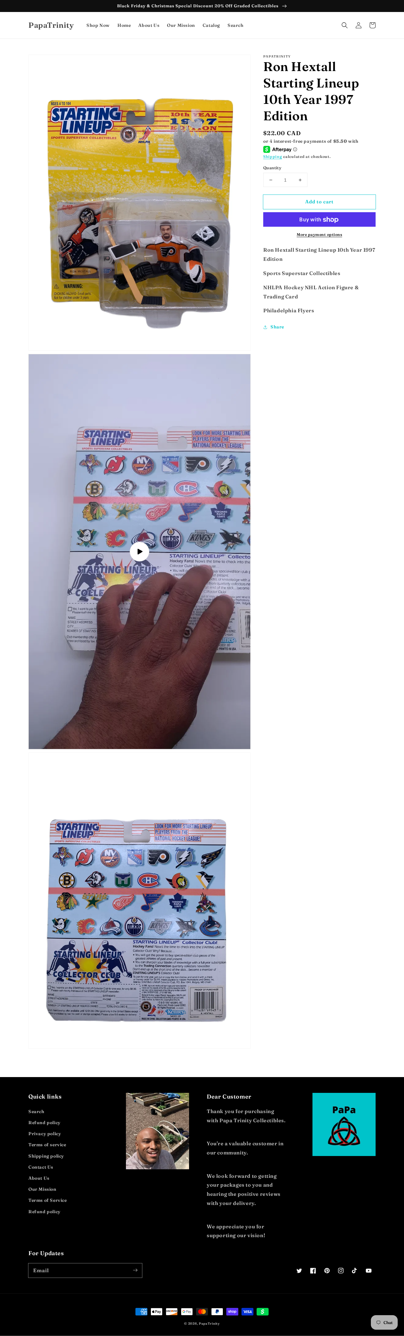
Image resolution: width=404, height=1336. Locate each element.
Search (36, 1111)
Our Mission (42, 1189)
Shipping (272, 156)
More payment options (319, 234)
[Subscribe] (135, 1270)
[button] (345, 25)
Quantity (272, 167)
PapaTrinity (209, 1323)
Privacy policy (44, 1133)
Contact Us (40, 1167)
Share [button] (277, 327)
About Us (39, 1178)
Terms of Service (47, 1200)
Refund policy (44, 1122)
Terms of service (47, 1144)
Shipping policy (46, 1156)
